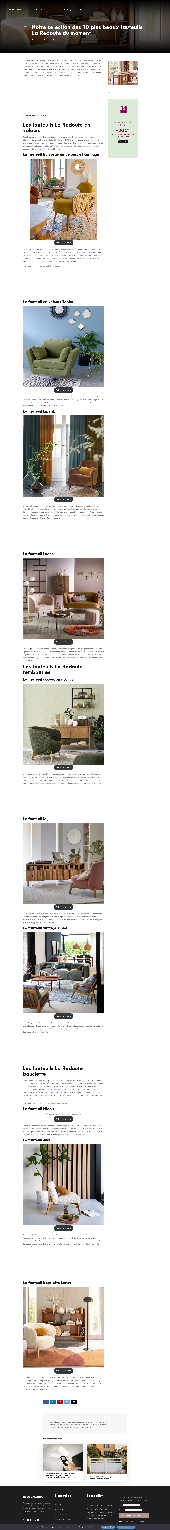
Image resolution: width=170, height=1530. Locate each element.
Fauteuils (59, 39)
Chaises (90, 1509)
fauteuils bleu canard (51, 266)
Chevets (96, 1509)
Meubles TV (110, 1512)
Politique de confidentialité (64, 1519)
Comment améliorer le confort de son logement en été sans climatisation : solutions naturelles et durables (60, 1475)
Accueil (30, 10)
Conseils (77, 1468)
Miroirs (89, 1515)
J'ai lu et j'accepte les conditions (133, 1521)
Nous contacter (60, 1509)
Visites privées (70, 10)
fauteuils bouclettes (59, 1103)
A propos (58, 1504)
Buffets (93, 1506)
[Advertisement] (63, 92)
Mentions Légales (61, 1514)
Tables (94, 1515)
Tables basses (103, 1515)
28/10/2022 (38, 39)
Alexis (48, 39)
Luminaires (102, 1512)
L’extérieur (54, 10)
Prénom (122, 1510)
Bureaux (100, 1506)
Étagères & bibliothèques (96, 1518)
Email (121, 1505)
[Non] (168, 1527)
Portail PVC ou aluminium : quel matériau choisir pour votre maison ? (105, 1478)
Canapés (108, 1505)
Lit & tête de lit (92, 1512)
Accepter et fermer (108, 1527)
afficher (43, 115)
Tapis (110, 1515)
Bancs (89, 1506)
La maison (40, 10)
